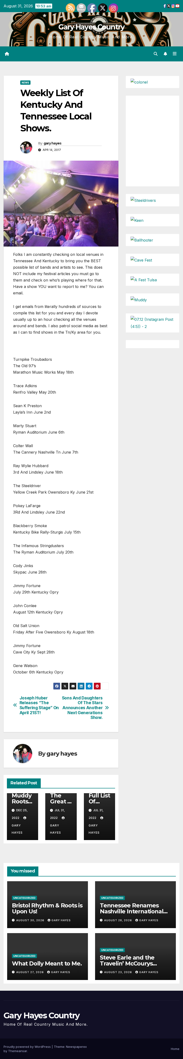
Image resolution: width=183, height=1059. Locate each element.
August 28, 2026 (118, 920)
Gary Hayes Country (91, 27)
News (25, 82)
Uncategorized (24, 897)
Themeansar (17, 1051)
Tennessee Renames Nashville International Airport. (131, 911)
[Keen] (137, 220)
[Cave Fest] (141, 259)
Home (175, 1049)
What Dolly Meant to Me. (46, 963)
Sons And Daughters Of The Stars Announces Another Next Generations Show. (82, 708)
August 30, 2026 (30, 920)
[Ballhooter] (142, 240)
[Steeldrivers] (143, 200)
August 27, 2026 (30, 972)
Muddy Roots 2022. (21, 801)
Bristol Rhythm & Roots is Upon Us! (47, 908)
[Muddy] (139, 299)
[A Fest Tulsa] (144, 279)
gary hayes (52, 143)
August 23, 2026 (118, 972)
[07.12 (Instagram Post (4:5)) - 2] (152, 322)
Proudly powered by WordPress (28, 1047)
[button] (156, 53)
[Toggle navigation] (174, 54)
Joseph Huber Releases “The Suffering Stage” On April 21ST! (39, 705)
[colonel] (139, 81)
